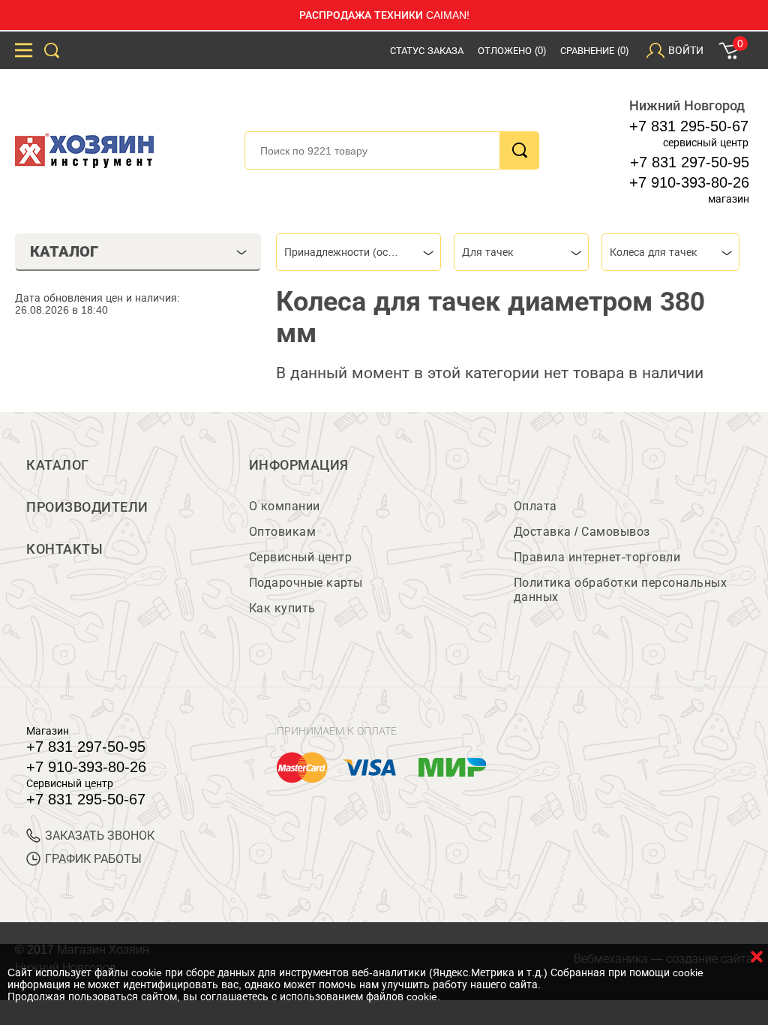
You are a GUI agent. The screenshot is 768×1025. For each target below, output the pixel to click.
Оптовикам (282, 531)
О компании (284, 506)
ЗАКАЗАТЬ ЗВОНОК (99, 835)
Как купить (282, 608)
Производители (87, 507)
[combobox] (358, 252)
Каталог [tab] (64, 251)
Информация (299, 465)
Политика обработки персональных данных (621, 589)
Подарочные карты (306, 582)
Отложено (512, 50)
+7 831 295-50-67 (688, 126)
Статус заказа (427, 50)
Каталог (57, 465)
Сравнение (594, 50)
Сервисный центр (300, 557)
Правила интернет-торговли (597, 557)
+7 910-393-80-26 (689, 182)
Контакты (64, 549)
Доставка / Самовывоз (582, 531)
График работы (93, 858)
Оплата (535, 506)
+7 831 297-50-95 (689, 162)
